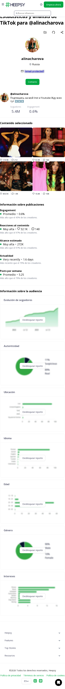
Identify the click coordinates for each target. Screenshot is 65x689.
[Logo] (15, 4)
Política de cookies (55, 675)
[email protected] (34, 71)
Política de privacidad (10, 675)
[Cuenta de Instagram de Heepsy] (35, 681)
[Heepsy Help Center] (41, 4)
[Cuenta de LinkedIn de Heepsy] (40, 681)
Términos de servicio (33, 675)
